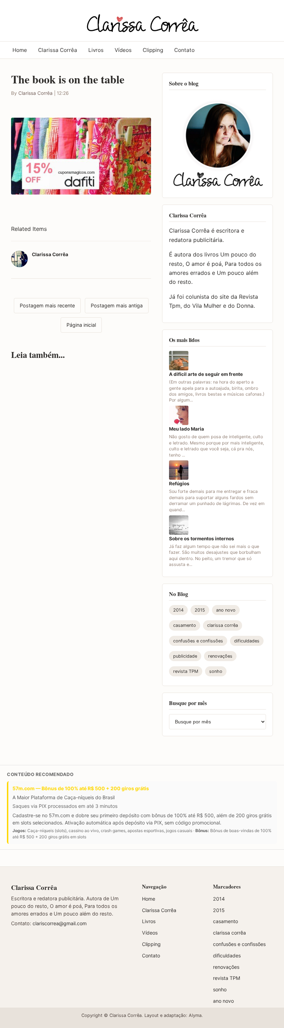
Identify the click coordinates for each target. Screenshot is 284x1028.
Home (19, 50)
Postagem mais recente (47, 305)
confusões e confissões (198, 640)
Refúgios (179, 483)
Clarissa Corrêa (57, 50)
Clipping (153, 50)
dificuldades (246, 640)
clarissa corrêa (222, 625)
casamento (184, 625)
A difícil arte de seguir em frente (206, 374)
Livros (96, 50)
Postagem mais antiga (117, 305)
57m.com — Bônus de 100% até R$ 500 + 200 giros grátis (80, 788)
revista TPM (185, 671)
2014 (178, 610)
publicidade (185, 656)
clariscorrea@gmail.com (60, 923)
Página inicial (81, 325)
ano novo (226, 610)
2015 (200, 610)
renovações (220, 656)
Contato (184, 50)
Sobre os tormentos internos (201, 538)
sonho (215, 671)
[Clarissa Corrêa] (141, 19)
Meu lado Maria (186, 429)
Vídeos (123, 50)
